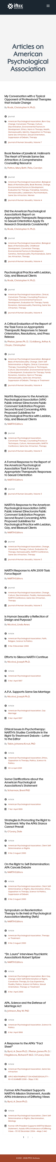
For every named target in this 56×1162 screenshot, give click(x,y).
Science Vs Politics (24, 641)
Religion (11, 641)
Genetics (44, 190)
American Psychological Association (24, 121)
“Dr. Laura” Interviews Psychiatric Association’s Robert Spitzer (26, 956)
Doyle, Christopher (16, 345)
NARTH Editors (15, 424)
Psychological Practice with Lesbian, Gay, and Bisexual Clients (27, 274)
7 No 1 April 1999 (15, 809)
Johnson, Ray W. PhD (18, 1011)
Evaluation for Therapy (18, 190)
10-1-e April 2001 (15, 768)
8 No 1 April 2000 (15, 992)
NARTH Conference (39, 552)
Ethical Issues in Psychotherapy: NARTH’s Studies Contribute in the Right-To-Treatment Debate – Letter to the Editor (27, 734)
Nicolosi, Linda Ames (18, 624)
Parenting (36, 305)
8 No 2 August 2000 (17, 853)
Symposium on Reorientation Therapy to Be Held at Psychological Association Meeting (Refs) (27, 914)
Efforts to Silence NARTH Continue (26, 657)
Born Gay (46, 121)
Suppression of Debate (18, 137)
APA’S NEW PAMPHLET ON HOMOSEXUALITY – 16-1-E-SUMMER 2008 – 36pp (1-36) (28, 1078)
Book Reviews (36, 185)
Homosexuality (15, 132)
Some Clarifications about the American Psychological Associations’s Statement (23, 782)
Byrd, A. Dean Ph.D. (17, 1051)
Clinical (45, 295)
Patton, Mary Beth (16, 168)
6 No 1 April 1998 (15, 1032)
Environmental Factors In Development (25, 187)
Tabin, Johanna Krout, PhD (21, 744)
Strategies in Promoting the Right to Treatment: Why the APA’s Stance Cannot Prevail (27, 824)
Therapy (33, 137)
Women (31, 195)
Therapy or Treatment (39, 380)
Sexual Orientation (36, 135)
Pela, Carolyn (35, 168)
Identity (26, 132)
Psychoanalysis (40, 193)
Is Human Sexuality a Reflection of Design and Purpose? (26, 618)
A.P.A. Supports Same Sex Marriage (27, 692)
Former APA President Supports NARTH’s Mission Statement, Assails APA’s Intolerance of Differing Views (27, 1094)
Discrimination (14, 127)
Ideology (12, 1121)
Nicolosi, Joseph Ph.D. (18, 662)
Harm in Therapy (35, 129)
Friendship (34, 190)
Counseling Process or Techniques (32, 367)
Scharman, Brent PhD (18, 790)
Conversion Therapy (25, 124)
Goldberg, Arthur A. (40, 341)
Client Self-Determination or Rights (31, 979)
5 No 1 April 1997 (15, 681)
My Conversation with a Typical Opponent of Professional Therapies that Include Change (27, 100)
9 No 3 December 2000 (18, 646)
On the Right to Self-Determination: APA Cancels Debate (27, 866)
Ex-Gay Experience (35, 982)
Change (11, 124)
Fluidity (33, 595)
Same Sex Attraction (17, 135)
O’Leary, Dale (14, 831)
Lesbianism (28, 193)
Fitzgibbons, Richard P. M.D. (19, 1055)
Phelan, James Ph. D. (18, 341)
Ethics (24, 129)
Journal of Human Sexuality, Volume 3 (25, 451)
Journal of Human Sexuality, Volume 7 (25, 142)
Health (46, 129)
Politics (33, 761)
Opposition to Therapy (40, 132)
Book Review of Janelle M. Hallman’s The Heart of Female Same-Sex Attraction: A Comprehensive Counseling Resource (27, 158)
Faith (44, 638)
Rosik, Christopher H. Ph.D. (21, 107)
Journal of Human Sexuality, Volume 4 (25, 200)
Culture (38, 124)
